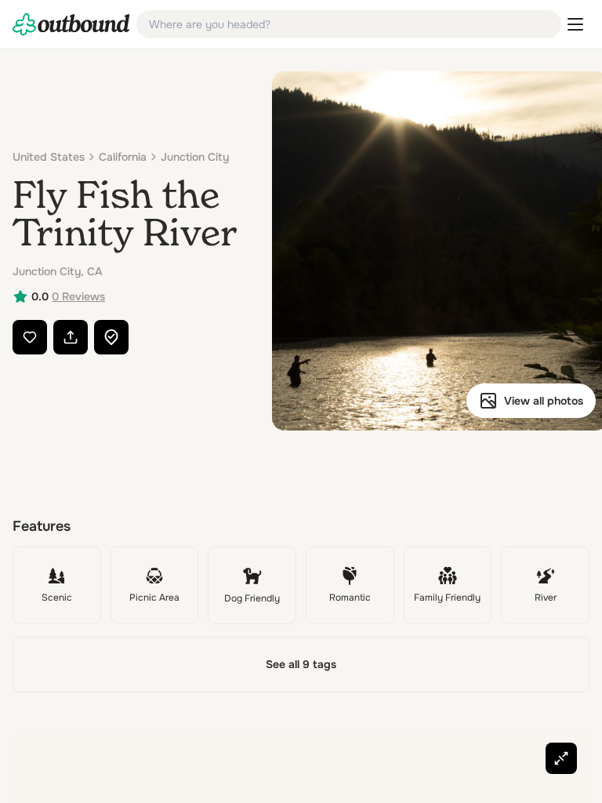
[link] (71, 24)
